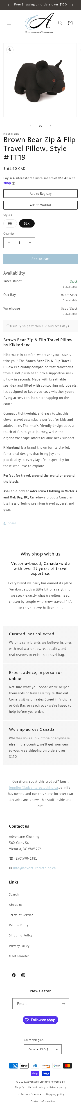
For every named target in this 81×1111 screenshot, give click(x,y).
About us (15, 905)
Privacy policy (58, 1087)
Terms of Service (21, 915)
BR (12, 224)
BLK (27, 223)
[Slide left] (31, 126)
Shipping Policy (20, 935)
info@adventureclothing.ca (34, 868)
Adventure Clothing (38, 1081)
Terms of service (31, 1094)
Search (14, 894)
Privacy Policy (19, 946)
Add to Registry (41, 193)
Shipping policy (55, 1094)
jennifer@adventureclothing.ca (33, 787)
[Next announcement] (73, 5)
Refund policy (36, 1087)
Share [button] (12, 523)
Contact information (43, 1101)
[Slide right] (50, 126)
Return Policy (19, 925)
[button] (9, 23)
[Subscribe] (64, 1003)
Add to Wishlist (40, 205)
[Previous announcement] (8, 5)
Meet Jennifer (19, 956)
